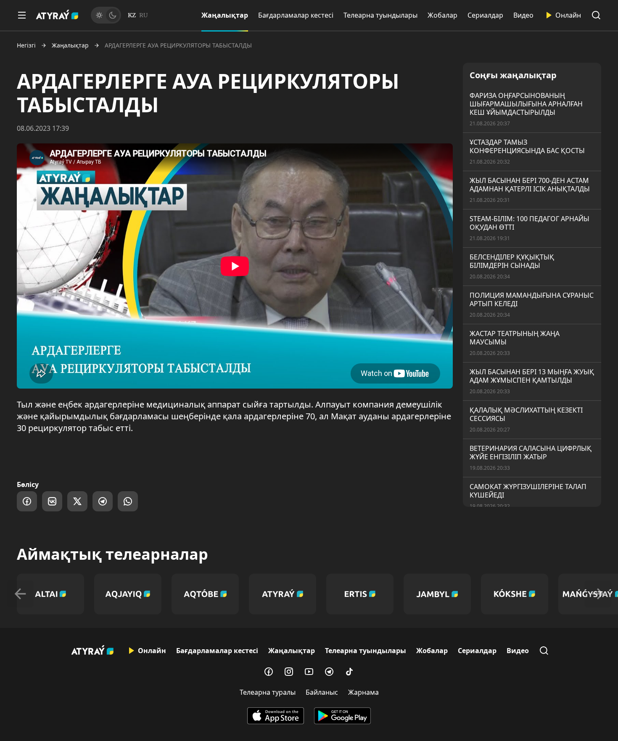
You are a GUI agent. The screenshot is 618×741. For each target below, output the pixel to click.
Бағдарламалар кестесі (295, 15)
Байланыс (322, 692)
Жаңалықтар (224, 15)
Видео (523, 15)
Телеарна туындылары (380, 15)
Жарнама (363, 692)
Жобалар (442, 15)
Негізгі (26, 45)
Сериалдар (485, 15)
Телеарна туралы (268, 692)
